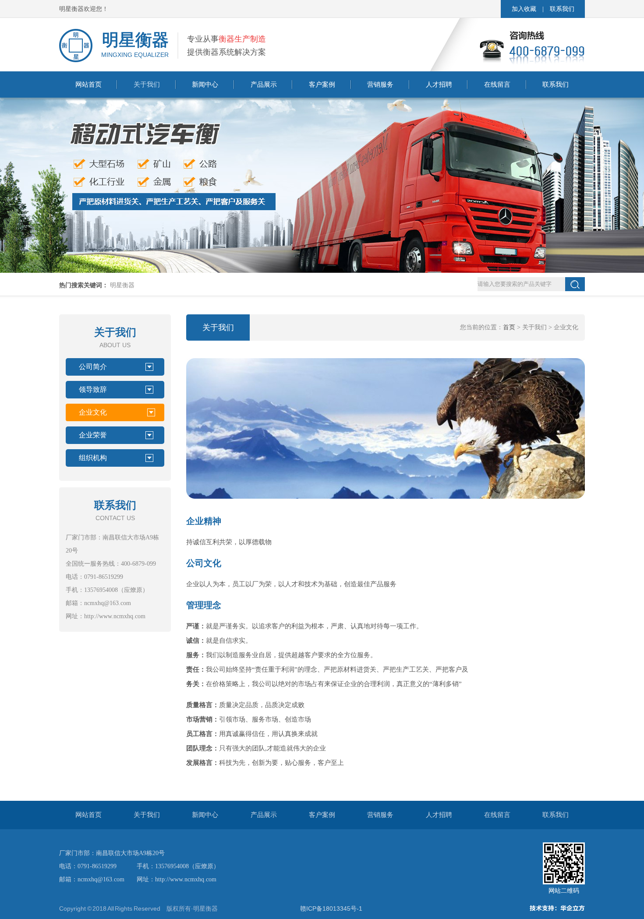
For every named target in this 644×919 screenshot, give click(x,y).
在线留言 (497, 84)
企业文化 (93, 412)
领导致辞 (93, 389)
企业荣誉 (93, 435)
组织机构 (93, 457)
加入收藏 (524, 9)
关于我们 (147, 84)
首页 (509, 327)
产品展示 (264, 84)
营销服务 (380, 84)
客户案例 (322, 84)
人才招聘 (439, 84)
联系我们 (562, 9)
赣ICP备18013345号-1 (331, 908)
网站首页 (88, 84)
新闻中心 (205, 84)
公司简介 (93, 366)
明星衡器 (122, 285)
